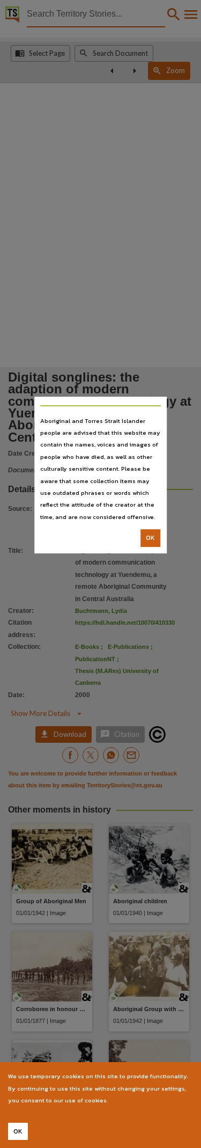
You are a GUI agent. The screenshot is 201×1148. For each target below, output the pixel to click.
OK (150, 538)
